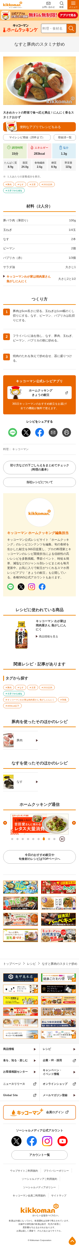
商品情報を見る (48, 636)
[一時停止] (62, 839)
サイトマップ (58, 1195)
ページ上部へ (72, 1241)
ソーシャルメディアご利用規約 (39, 1178)
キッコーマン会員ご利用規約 (29, 1195)
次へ (74, 823)
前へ (5, 823)
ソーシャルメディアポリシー (39, 1187)
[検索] (71, 28)
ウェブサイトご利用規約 (24, 1170)
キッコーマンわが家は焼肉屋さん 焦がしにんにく (29, 279)
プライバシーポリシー (56, 1170)
